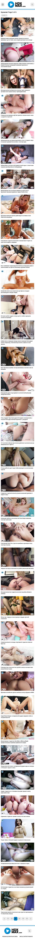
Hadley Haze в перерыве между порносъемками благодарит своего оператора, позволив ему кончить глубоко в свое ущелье (17, 342)
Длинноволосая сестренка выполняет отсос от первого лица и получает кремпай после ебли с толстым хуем (17, 141)
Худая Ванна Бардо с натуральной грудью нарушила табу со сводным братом (17, 716)
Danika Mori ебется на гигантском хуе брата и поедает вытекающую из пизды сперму (15, 291)
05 (23, 918)
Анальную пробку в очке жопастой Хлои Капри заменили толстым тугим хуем (16, 519)
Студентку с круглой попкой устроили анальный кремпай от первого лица (17, 494)
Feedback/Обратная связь (10, 936)
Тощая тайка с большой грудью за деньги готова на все (15, 840)
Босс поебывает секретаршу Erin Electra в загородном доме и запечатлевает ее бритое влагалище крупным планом (17, 266)
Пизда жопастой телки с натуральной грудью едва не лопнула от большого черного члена (17, 767)
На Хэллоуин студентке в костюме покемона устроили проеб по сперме (17, 888)
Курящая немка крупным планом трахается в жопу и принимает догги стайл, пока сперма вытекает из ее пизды (16, 39)
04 (19, 918)
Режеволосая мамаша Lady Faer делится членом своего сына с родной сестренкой (17, 116)
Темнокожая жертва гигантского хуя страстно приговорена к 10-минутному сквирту (17, 913)
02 (12, 918)
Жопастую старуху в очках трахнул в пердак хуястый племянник (15, 618)
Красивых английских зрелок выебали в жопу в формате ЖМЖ (17, 692)
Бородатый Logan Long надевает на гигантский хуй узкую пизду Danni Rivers (16, 393)
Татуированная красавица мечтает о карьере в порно (15, 863)
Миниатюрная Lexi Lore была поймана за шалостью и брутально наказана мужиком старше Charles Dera (15, 191)
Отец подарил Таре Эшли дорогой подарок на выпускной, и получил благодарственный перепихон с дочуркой (16, 418)
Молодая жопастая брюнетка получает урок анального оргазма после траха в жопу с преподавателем (15, 91)
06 (27, 918)
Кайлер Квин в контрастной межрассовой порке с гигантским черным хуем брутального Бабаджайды (17, 166)
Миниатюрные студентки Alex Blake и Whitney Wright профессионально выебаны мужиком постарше (14, 742)
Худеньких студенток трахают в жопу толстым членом (15, 816)
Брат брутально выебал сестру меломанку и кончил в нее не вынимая (17, 368)
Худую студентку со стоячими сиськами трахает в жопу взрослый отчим (16, 792)
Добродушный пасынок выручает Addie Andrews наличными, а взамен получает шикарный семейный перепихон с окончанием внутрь (17, 65)
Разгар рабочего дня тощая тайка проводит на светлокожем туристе (17, 468)
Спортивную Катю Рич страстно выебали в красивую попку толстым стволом (16, 544)
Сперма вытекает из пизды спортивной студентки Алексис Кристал (16, 643)
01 (8, 918)
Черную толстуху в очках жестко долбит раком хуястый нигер (17, 568)
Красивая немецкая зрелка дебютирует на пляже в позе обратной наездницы (16, 216)
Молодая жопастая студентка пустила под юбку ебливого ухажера (16, 592)
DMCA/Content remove (26, 936)
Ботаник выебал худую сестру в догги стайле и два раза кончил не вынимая (16, 316)
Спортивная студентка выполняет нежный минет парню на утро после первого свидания (16, 241)
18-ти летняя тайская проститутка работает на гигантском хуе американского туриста (17, 443)
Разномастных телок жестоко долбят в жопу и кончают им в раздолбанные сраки (17, 668)
